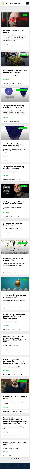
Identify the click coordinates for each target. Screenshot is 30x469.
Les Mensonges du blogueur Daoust (13, 31)
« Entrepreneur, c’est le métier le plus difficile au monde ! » (14, 203)
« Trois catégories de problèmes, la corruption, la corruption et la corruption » (14, 361)
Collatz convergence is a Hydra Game (12, 224)
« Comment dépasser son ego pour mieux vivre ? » (14, 296)
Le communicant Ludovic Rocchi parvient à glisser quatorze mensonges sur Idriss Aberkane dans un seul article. (15, 421)
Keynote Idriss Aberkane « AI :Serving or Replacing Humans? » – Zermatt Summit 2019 (14, 339)
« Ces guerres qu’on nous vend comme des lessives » (15, 71)
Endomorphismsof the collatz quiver (14, 444)
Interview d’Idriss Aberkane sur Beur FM (15, 398)
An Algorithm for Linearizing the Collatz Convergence (13, 106)
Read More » (6, 44)
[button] (27, 3)
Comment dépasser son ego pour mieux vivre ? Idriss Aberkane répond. (14, 317)
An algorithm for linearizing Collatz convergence (13, 168)
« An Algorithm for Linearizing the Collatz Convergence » (14, 145)
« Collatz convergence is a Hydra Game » (13, 259)
